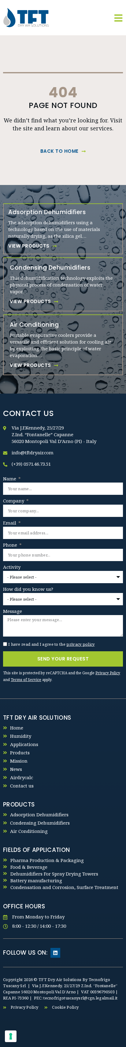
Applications (24, 744)
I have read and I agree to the (51, 644)
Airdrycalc (21, 777)
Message (12, 611)
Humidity (20, 736)
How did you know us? (28, 589)
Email (10, 523)
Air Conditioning (29, 831)
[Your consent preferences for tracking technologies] (11, 1036)
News (16, 769)
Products (20, 752)
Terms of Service (26, 679)
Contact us (22, 786)
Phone (10, 545)
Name (10, 479)
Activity (11, 567)
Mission (19, 761)
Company (14, 501)
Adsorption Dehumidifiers (39, 814)
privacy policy (80, 644)
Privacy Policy (107, 673)
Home (16, 728)
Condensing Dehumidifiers (40, 823)
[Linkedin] (55, 953)
